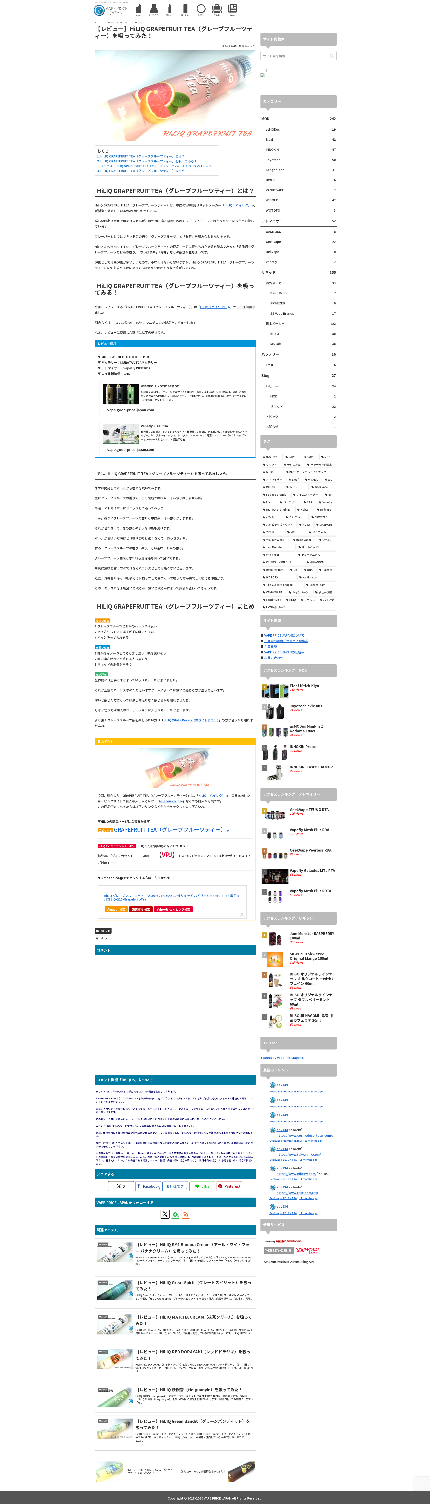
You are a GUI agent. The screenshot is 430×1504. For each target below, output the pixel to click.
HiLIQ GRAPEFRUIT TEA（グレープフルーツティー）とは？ (142, 156)
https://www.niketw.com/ (296, 1173)
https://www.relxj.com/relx (297, 1192)
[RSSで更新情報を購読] (185, 1214)
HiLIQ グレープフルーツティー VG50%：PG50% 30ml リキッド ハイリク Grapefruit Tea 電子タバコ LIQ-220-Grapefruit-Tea (171, 897)
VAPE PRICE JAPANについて (284, 635)
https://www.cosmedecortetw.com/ (304, 1135)
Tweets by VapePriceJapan (281, 1057)
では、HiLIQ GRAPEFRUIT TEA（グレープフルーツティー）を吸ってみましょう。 (160, 166)
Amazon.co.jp (169, 801)
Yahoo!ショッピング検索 (173, 909)
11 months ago (314, 1091)
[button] (332, 55)
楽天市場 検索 (141, 909)
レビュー (104, 938)
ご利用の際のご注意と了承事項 (286, 641)
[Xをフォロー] (165, 1214)
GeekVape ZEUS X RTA (283, 1159)
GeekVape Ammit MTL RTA (285, 1091)
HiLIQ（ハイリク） (237, 205)
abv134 (282, 1084)
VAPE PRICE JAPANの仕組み (284, 652)
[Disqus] (175, 1017)
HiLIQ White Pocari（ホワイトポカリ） (191, 720)
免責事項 (270, 646)
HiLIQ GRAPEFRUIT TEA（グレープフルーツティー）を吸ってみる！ (148, 161)
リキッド (104, 931)
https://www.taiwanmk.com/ (299, 1154)
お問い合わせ (273, 657)
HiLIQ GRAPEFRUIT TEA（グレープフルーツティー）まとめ (142, 170)
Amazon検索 (116, 909)
